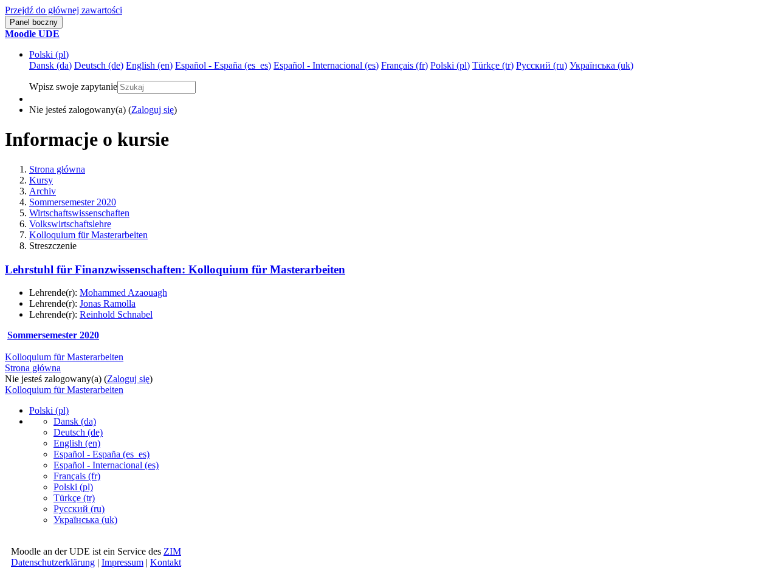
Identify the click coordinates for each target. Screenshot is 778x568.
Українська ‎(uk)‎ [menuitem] (601, 65)
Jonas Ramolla (108, 303)
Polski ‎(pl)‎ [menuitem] (450, 65)
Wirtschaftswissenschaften (79, 213)
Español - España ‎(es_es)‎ (101, 454)
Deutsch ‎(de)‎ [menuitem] (98, 65)
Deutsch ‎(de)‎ (78, 432)
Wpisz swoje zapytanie (73, 86)
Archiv (42, 191)
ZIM (172, 551)
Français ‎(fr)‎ (76, 476)
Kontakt (165, 562)
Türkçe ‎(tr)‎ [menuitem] (493, 65)
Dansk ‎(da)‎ (74, 421)
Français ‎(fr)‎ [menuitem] (404, 65)
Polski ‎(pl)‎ (49, 54)
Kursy (41, 180)
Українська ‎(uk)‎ (85, 520)
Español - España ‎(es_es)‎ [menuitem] (223, 65)
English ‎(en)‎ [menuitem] (149, 65)
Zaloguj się (152, 109)
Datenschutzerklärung (53, 562)
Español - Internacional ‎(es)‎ (106, 465)
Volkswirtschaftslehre (70, 224)
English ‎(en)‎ (76, 443)
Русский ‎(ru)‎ (79, 509)
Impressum (122, 562)
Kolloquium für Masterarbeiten (88, 235)
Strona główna (57, 169)
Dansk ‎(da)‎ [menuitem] (50, 65)
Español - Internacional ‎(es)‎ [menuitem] (326, 65)
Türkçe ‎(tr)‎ (74, 498)
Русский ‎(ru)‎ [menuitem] (541, 65)
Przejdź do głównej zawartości (63, 10)
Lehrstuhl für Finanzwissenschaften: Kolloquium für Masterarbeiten (175, 269)
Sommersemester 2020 (72, 202)
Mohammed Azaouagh (123, 292)
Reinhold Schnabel (116, 314)
